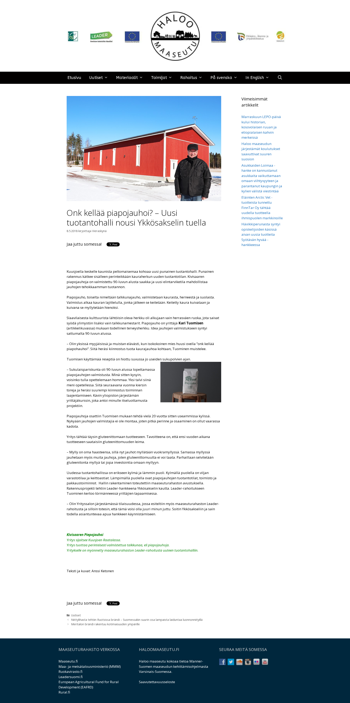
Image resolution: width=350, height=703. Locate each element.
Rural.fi (64, 692)
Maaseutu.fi (68, 661)
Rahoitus (188, 77)
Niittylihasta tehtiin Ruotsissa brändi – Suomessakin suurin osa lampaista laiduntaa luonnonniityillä (137, 620)
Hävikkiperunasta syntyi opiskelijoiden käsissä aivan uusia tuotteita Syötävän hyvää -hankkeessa (260, 234)
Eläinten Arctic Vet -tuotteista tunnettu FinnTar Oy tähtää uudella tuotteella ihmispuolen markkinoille (262, 207)
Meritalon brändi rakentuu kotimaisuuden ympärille (105, 624)
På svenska (221, 77)
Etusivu (74, 77)
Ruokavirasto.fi (70, 671)
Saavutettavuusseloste (157, 682)
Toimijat (159, 77)
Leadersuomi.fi (71, 676)
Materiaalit (127, 77)
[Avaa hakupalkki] (280, 78)
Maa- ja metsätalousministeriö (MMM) (90, 666)
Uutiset (96, 77)
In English (254, 77)
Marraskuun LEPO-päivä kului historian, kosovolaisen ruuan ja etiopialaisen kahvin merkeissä (261, 127)
